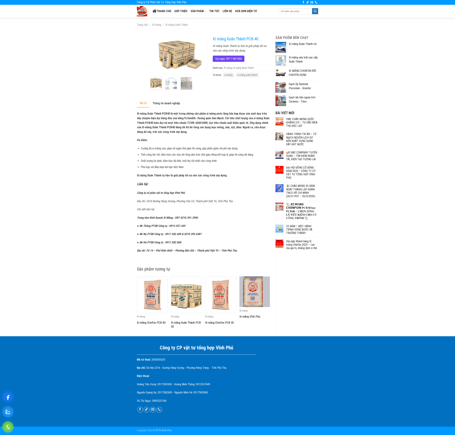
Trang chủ (164, 11)
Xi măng (156, 24)
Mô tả (143, 103)
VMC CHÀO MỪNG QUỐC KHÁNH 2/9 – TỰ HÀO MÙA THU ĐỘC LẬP (301, 122)
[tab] (143, 103)
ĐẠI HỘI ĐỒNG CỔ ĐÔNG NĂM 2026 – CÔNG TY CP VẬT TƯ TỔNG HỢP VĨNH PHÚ (301, 173)
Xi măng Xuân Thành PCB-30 (186, 324)
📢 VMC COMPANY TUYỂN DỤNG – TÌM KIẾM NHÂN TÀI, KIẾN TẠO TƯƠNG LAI (301, 156)
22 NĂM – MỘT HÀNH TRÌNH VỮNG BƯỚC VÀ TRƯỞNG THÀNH (299, 230)
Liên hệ (227, 11)
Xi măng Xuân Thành (176, 24)
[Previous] (156, 54)
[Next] (201, 54)
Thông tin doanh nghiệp (166, 103)
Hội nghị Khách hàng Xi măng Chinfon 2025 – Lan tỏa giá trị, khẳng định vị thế (301, 245)
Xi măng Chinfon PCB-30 (219, 322)
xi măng (228, 75)
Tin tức (214, 11)
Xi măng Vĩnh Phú (249, 316)
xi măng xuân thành (247, 75)
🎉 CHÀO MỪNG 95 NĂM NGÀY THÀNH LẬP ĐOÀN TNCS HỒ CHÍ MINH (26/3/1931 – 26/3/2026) (300, 191)
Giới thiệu (180, 11)
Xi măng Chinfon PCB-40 (151, 322)
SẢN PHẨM (197, 11)
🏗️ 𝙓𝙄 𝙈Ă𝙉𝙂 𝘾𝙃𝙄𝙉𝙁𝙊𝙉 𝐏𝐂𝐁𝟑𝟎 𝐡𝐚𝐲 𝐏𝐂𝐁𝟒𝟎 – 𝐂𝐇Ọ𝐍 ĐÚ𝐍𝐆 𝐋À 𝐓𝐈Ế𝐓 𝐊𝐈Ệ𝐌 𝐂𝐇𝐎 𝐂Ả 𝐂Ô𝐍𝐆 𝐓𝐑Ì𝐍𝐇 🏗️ (301, 211)
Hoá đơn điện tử (246, 11)
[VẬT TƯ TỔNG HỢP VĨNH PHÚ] (142, 11)
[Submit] (315, 11)
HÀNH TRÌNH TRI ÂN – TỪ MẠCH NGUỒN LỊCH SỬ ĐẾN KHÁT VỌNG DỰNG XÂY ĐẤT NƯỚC (301, 139)
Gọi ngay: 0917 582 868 (228, 58)
